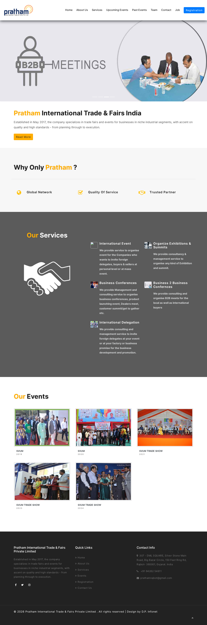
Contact (166, 10)
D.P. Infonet (150, 611)
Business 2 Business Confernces (170, 285)
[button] (15, 60)
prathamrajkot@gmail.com (156, 577)
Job (177, 10)
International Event (115, 243)
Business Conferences (118, 283)
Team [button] (154, 10)
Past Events (139, 10)
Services (97, 10)
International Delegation (119, 322)
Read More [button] (23, 137)
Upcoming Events (117, 10)
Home (68, 10)
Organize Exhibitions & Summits (172, 245)
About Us (82, 10)
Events (81, 575)
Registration (194, 10)
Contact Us (84, 587)
